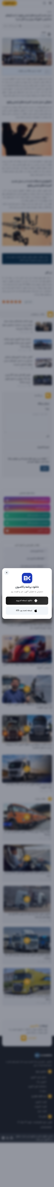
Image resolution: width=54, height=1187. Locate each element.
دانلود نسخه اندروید (24, 600)
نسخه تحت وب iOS (24, 610)
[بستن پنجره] (6, 572)
